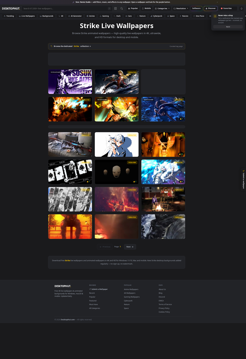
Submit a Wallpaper (100, 289)
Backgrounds (47, 16)
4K (62, 16)
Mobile (148, 8)
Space (172, 16)
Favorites (228, 8)
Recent (92, 293)
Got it (228, 27)
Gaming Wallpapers (132, 297)
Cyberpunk (157, 16)
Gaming (105, 16)
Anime (92, 16)
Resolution (181, 8)
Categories (162, 8)
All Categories (94, 308)
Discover (212, 8)
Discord (162, 297)
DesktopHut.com (68, 319)
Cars (130, 16)
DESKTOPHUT (63, 286)
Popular (134, 8)
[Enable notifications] (241, 8)
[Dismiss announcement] (217, 2)
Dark (118, 16)
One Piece (200, 16)
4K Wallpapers (129, 293)
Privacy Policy (164, 308)
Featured (92, 300)
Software (196, 8)
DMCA (161, 300)
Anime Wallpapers (131, 289)
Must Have (93, 304)
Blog (160, 293)
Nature (142, 16)
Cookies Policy (164, 312)
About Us (162, 289)
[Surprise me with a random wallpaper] (115, 8)
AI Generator (76, 16)
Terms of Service (165, 304)
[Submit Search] (122, 8)
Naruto (185, 16)
